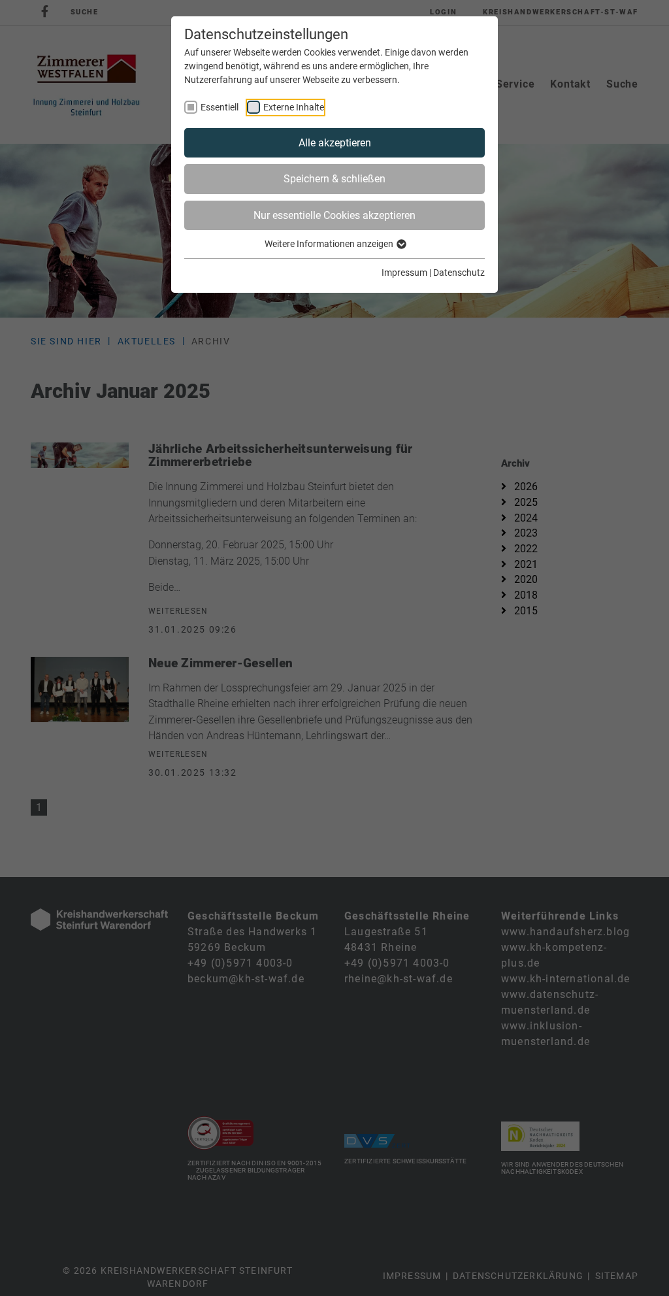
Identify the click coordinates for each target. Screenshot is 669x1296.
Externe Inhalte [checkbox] (293, 107)
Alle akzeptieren (335, 143)
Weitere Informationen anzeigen (330, 244)
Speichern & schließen (334, 179)
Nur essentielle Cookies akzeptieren (334, 215)
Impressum (404, 272)
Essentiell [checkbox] (219, 107)
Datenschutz (459, 272)
